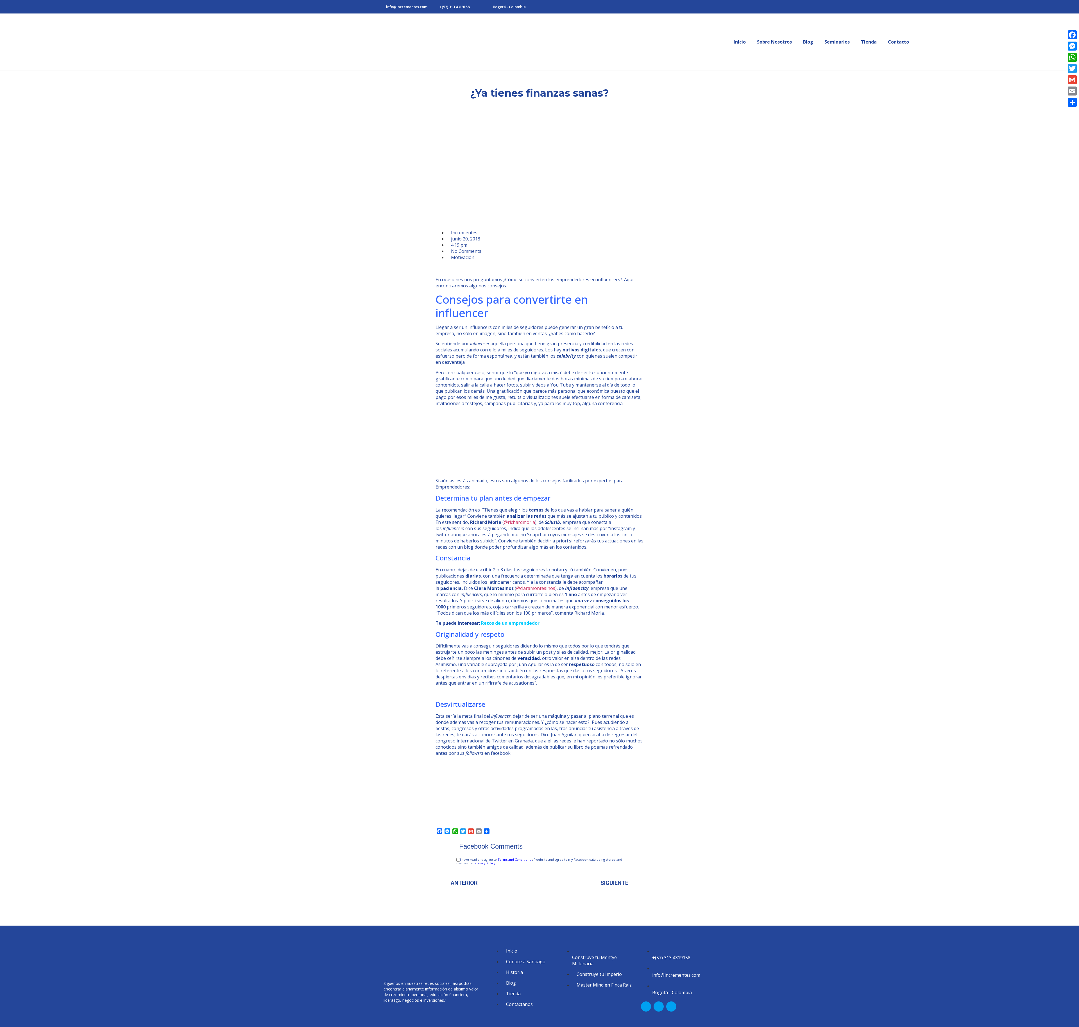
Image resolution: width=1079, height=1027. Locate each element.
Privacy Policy (485, 863)
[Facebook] (1072, 34)
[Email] (1072, 91)
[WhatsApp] (1072, 57)
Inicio (740, 42)
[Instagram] (659, 1006)
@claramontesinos (535, 588)
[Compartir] (1072, 102)
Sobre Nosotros (774, 42)
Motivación (462, 257)
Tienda (869, 42)
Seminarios (837, 42)
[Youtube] (671, 1006)
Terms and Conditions (514, 859)
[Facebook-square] (646, 1006)
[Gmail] (1072, 79)
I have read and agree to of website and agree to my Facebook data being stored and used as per (539, 861)
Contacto (898, 42)
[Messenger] (1072, 46)
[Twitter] (1072, 68)
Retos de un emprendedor (510, 623)
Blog (808, 42)
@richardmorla (519, 522)
